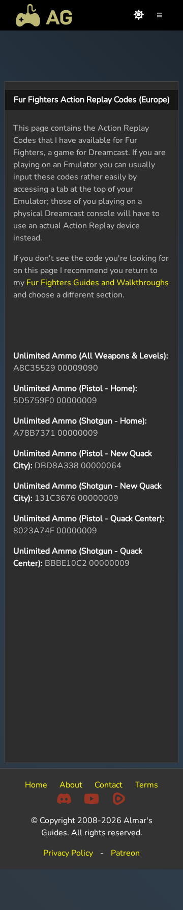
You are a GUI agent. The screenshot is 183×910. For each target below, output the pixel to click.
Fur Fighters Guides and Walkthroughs (97, 282)
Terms (146, 785)
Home (36, 785)
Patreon (125, 853)
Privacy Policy (68, 853)
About (70, 785)
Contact (109, 785)
